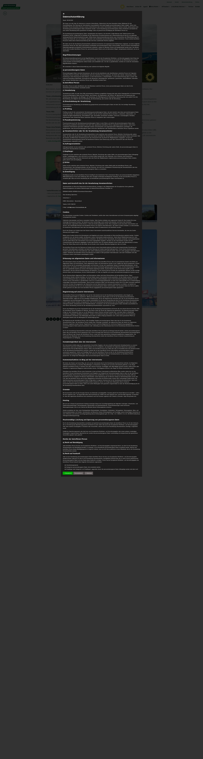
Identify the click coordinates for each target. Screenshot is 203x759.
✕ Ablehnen (88, 473)
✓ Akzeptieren (68, 473)
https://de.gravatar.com (130, 396)
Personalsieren (78, 473)
